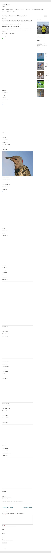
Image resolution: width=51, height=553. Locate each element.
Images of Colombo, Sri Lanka (7, 507)
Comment (4, 514)
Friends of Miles (27, 9)
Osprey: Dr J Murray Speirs (28, 507)
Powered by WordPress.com (6, 548)
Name (3, 525)
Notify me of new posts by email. (7, 540)
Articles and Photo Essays (19, 9)
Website (3, 533)
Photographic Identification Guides (38, 9)
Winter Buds (9, 11)
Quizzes (3, 11)
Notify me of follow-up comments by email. (9, 538)
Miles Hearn (6, 5)
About (14, 11)
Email (3, 529)
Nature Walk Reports (9, 9)
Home (3, 9)
